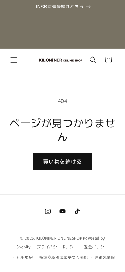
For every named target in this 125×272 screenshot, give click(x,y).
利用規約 (25, 257)
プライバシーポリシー (57, 246)
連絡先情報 (104, 257)
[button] (14, 60)
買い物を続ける (62, 161)
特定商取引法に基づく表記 (63, 257)
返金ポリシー (96, 246)
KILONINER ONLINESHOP (59, 238)
